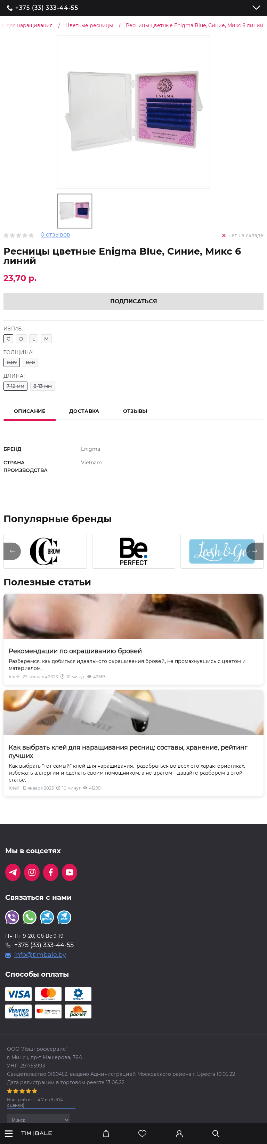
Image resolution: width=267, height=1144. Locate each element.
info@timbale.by (40, 955)
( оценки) (35, 1102)
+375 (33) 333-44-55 (46, 8)
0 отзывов (55, 235)
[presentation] (12, 551)
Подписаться (133, 301)
